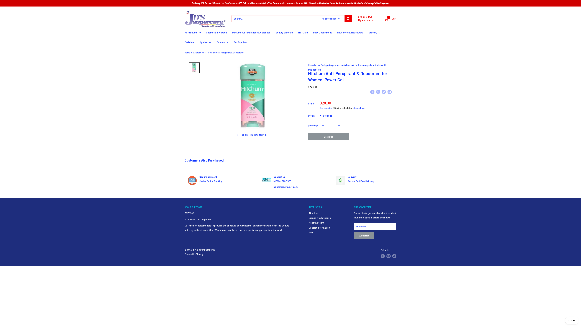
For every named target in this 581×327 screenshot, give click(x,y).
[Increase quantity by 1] (339, 125)
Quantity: (313, 125)
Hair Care (303, 32)
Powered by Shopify (194, 254)
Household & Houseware (350, 32)
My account (364, 20)
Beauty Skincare (284, 32)
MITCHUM (312, 87)
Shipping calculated (342, 108)
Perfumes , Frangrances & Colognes (251, 32)
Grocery (373, 32)
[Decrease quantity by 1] (323, 125)
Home (187, 52)
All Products (191, 32)
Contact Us (222, 42)
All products (198, 52)
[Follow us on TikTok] (394, 256)
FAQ (311, 232)
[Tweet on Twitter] (384, 91)
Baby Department (322, 32)
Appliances (205, 42)
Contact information (319, 227)
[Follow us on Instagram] (388, 256)
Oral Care (189, 42)
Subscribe (364, 235)
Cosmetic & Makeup (216, 32)
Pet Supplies (240, 42)
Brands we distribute (320, 217)
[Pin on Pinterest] (378, 91)
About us (313, 212)
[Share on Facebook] (372, 91)
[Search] (348, 18)
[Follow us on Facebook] (383, 256)
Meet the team (316, 222)
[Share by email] (389, 91)
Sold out (328, 136)
